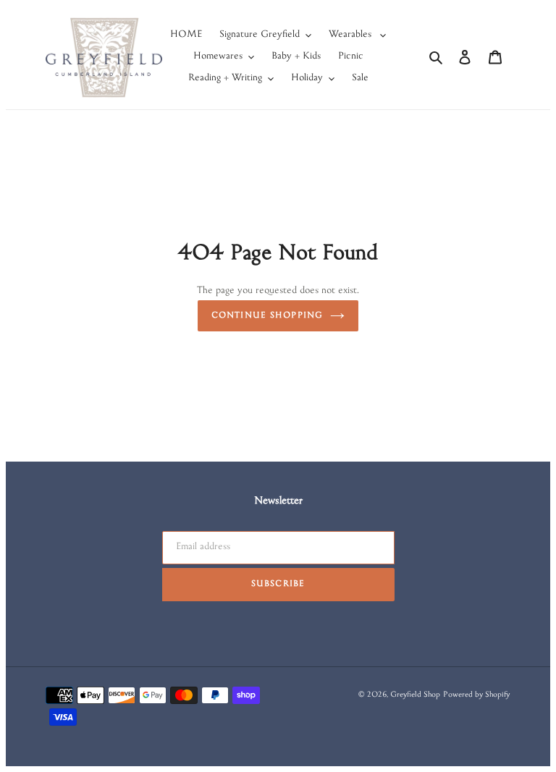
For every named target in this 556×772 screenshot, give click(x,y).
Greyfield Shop (415, 695)
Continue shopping (267, 316)
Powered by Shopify (476, 695)
